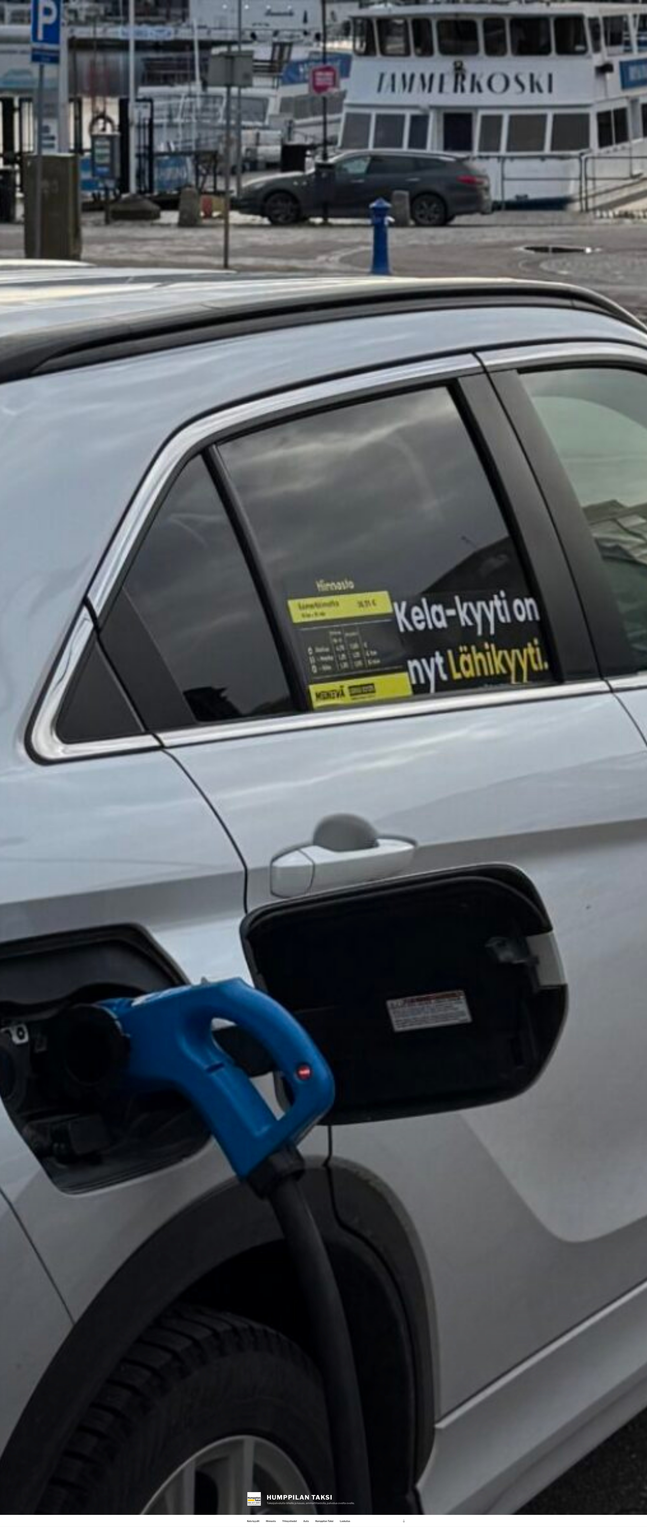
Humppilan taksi (300, 1497)
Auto (306, 1521)
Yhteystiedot (289, 1521)
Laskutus (345, 1521)
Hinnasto (271, 1521)
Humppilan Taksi (324, 1521)
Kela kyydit (253, 1521)
